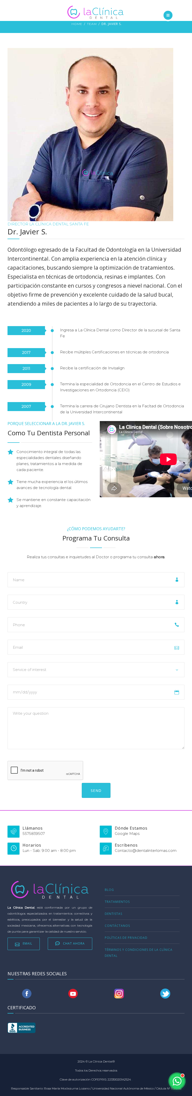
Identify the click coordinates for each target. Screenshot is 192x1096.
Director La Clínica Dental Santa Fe (48, 224)
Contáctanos (117, 926)
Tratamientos (117, 902)
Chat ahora (74, 943)
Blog (109, 890)
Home (77, 24)
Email (27, 943)
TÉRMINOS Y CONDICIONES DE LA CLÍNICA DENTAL (138, 953)
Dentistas (113, 914)
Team (92, 24)
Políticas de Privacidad (126, 938)
